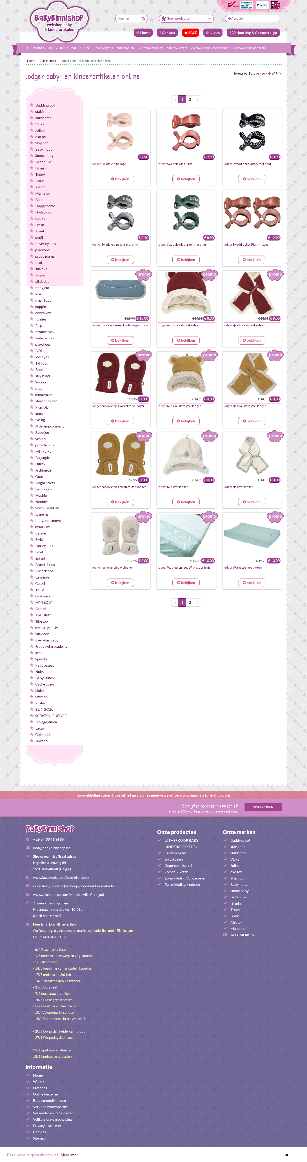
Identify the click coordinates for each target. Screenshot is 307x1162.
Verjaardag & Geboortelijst (254, 32)
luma (39, 413)
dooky (40, 218)
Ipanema (42, 514)
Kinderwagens (103, 48)
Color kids (43, 734)
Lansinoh (42, 577)
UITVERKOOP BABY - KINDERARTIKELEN (58, 48)
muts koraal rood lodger (178, 325)
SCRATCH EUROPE (51, 715)
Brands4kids (45, 564)
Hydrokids (43, 212)
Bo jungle (42, 457)
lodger (40, 275)
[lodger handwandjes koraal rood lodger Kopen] (120, 374)
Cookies (39, 1132)
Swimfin (41, 697)
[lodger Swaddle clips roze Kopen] (120, 131)
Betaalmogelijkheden (49, 1100)
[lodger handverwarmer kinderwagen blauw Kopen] (120, 293)
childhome (43, 118)
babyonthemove (48, 520)
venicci (40, 438)
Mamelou (42, 193)
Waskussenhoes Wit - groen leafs (184, 567)
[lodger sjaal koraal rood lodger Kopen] (252, 293)
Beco (39, 199)
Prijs (279, 73)
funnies (40, 319)
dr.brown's (43, 313)
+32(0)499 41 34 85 (48, 839)
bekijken (121, 179)
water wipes (44, 338)
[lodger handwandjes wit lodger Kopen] (120, 535)
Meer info (68, 1155)
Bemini (40, 608)
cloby (39, 690)
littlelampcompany (49, 426)
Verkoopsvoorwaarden (51, 1106)
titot (38, 262)
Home (145, 32)
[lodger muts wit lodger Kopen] (186, 454)
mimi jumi (42, 527)
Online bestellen (45, 1094)
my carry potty (46, 627)
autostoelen (125, 48)
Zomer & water (176, 48)
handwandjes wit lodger (112, 567)
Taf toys (41, 363)
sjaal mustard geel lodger (245, 406)
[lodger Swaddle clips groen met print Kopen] (186, 212)
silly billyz (43, 376)
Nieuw (214, 32)
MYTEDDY (44, 602)
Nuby (39, 671)
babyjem (42, 287)
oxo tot (41, 136)
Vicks (39, 124)
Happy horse (45, 206)
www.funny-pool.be (48, 886)
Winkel (38, 1081)
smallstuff (43, 615)
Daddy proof (45, 105)
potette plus (44, 445)
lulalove (41, 269)
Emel (39, 552)
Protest (41, 703)
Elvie (39, 539)
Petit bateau (44, 665)
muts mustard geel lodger (179, 406)
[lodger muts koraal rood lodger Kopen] (186, 293)
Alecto (40, 187)
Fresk (39, 225)
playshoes (43, 250)
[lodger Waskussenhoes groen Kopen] (252, 535)
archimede (43, 470)
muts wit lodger (173, 487)
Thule (39, 590)
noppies (41, 306)
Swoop (40, 382)
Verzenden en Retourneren (53, 1113)
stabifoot (42, 111)
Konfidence (44, 571)
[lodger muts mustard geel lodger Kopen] (186, 374)
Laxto (39, 728)
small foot (43, 300)
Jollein (40, 130)
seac (38, 652)
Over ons (40, 1088)
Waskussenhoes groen (243, 567)
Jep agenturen (46, 722)
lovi (38, 294)
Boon (39, 369)
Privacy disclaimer (47, 1125)
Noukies (41, 501)
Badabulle (43, 162)
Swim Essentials (47, 508)
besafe (40, 533)
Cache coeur (44, 684)
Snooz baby (44, 155)
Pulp (38, 325)
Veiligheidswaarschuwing (52, 1119)
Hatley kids (44, 545)
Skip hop (42, 143)
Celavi (40, 583)
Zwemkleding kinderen (249, 48)
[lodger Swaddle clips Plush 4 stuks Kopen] (252, 212)
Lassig (40, 420)
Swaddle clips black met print (247, 164)
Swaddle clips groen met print (182, 244)
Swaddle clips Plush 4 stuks (246, 244)
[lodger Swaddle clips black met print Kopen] (252, 131)
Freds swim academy (51, 646)
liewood (41, 741)
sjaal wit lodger (238, 487)
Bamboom (43, 489)
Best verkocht (258, 73)
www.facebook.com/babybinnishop (61, 877)
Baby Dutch (44, 678)
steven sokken (46, 401)
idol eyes (42, 357)
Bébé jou (42, 432)
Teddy (40, 174)
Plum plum (43, 407)
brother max (44, 331)
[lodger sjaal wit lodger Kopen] (252, 454)
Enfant (40, 558)
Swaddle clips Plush (175, 164)
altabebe (42, 281)
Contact (168, 32)
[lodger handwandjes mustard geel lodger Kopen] (120, 454)
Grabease (42, 596)
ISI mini (41, 168)
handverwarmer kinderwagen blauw (120, 325)
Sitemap (39, 1138)
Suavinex (42, 634)
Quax (39, 476)
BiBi (38, 350)
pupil (39, 237)
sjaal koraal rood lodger (244, 325)
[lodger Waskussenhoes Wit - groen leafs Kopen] (186, 535)
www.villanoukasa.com (50, 894)
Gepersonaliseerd (150, 48)
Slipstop (41, 621)
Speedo (41, 659)
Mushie (41, 495)
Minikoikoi (43, 451)
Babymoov (43, 149)
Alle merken (48, 60)
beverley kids (45, 243)
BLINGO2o (44, 709)
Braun (39, 180)
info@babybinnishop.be (51, 848)
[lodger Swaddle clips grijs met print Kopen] (120, 212)
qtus (38, 388)
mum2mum (44, 394)
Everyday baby (46, 640)
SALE (192, 32)
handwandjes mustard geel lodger (119, 487)
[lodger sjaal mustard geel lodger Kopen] (252, 374)
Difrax (40, 464)
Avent (39, 231)
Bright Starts (45, 483)
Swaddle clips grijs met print (115, 244)
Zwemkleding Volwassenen (210, 48)
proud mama (45, 256)
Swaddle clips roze (109, 164)
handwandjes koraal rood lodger (118, 406)
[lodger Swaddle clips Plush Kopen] (186, 131)
